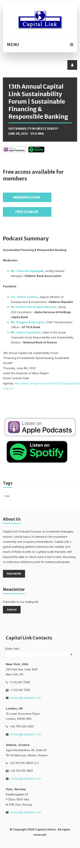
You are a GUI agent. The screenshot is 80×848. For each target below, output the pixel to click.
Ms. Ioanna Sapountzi (26, 332)
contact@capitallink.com (25, 697)
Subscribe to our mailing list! (20, 601)
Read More (14, 573)
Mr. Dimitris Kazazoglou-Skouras (34, 307)
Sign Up (12, 609)
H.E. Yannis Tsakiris (24, 297)
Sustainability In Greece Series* (33, 128)
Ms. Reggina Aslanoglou (27, 322)
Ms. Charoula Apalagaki (27, 271)
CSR (6, 496)
